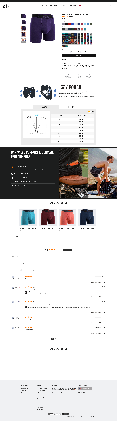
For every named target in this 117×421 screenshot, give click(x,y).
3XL (78, 51)
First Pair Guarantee (41, 392)
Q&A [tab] (17, 237)
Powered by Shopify (90, 416)
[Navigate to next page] (67, 339)
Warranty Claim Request (42, 405)
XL (71, 51)
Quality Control (24, 392)
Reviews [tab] (13, 237)
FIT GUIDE (71, 107)
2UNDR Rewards (40, 407)
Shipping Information (41, 400)
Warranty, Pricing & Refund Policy (42, 398)
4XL (82, 51)
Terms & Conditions (76, 416)
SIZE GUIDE (45, 107)
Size (63, 49)
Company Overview (25, 388)
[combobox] (28, 270)
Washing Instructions (41, 390)
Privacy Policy (83, 416)
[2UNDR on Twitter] (84, 392)
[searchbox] (16, 270)
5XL (85, 51)
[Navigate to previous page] (50, 339)
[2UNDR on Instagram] (79, 392)
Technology (23, 390)
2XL (75, 51)
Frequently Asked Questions (43, 388)
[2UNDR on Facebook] (81, 392)
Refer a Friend (40, 409)
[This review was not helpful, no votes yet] (104, 282)
